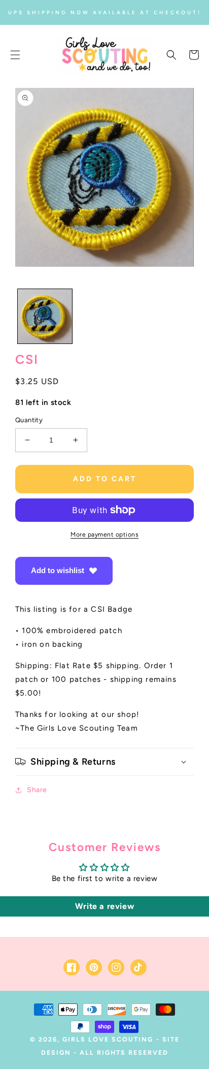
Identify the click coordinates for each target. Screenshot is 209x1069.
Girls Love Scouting (107, 1039)
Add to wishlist (57, 570)
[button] (15, 55)
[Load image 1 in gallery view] (45, 316)
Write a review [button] (104, 906)
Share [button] (37, 789)
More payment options (104, 534)
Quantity (29, 420)
